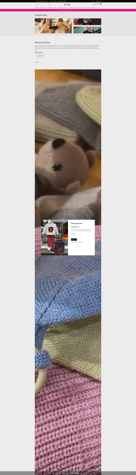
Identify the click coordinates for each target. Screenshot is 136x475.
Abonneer (74, 239)
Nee (77, 473)
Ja (72, 473)
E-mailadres (73, 233)
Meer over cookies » (83, 473)
